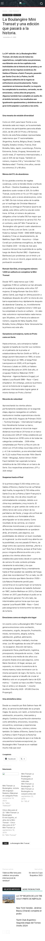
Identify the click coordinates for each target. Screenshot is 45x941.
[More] (33, 42)
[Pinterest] (16, 42)
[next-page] (8, 932)
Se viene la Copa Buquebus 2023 (35, 874)
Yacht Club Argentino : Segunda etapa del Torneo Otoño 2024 (28, 923)
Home (4, 11)
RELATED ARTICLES (12, 889)
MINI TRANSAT (14, 11)
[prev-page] (4, 932)
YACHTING (17, 15)
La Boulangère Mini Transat (19, 843)
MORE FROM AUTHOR (31, 889)
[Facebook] (5, 42)
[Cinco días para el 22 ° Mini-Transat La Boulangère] (11, 822)
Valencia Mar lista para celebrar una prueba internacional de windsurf (11, 877)
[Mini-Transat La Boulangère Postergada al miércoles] (30, 788)
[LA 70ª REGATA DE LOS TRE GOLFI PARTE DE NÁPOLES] (8, 899)
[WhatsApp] (22, 42)
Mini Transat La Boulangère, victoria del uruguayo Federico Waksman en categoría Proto (10, 791)
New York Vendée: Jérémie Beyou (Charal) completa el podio (29, 911)
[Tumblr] (28, 42)
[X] (10, 42)
